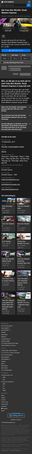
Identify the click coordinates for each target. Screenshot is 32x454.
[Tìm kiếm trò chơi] (29, 5)
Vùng (23, 55)
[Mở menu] (29, 2)
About (2, 395)
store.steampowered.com (10, 189)
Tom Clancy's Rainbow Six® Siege (9, 343)
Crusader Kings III (5, 339)
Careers (3, 397)
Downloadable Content (16, 147)
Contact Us (4, 406)
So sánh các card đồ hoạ (7, 381)
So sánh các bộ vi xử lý (7, 375)
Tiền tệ (3, 55)
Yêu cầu (3, 348)
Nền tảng (15, 55)
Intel (4, 379)
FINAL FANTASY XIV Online (8, 345)
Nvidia (4, 390)
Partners (3, 400)
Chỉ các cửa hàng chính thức (13, 62)
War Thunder (4, 368)
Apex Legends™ (5, 328)
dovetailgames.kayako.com (10, 184)
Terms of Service (15, 450)
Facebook (4, 408)
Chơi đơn (4, 147)
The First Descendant (6, 370)
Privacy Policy (4, 404)
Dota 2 (3, 363)
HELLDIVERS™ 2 (5, 330)
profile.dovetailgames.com (10, 179)
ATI (3, 386)
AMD (4, 377)
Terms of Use (4, 402)
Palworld (3, 332)
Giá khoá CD (10, 16)
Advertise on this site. (16, 419)
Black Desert (4, 334)
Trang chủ (7, 2)
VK (3, 410)
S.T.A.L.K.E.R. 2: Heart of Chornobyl (10, 352)
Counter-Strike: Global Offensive (9, 350)
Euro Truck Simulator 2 (7, 326)
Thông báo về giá (16, 50)
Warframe (3, 337)
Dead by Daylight (5, 341)
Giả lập (3, 151)
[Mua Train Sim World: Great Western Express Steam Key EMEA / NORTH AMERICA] (16, 71)
